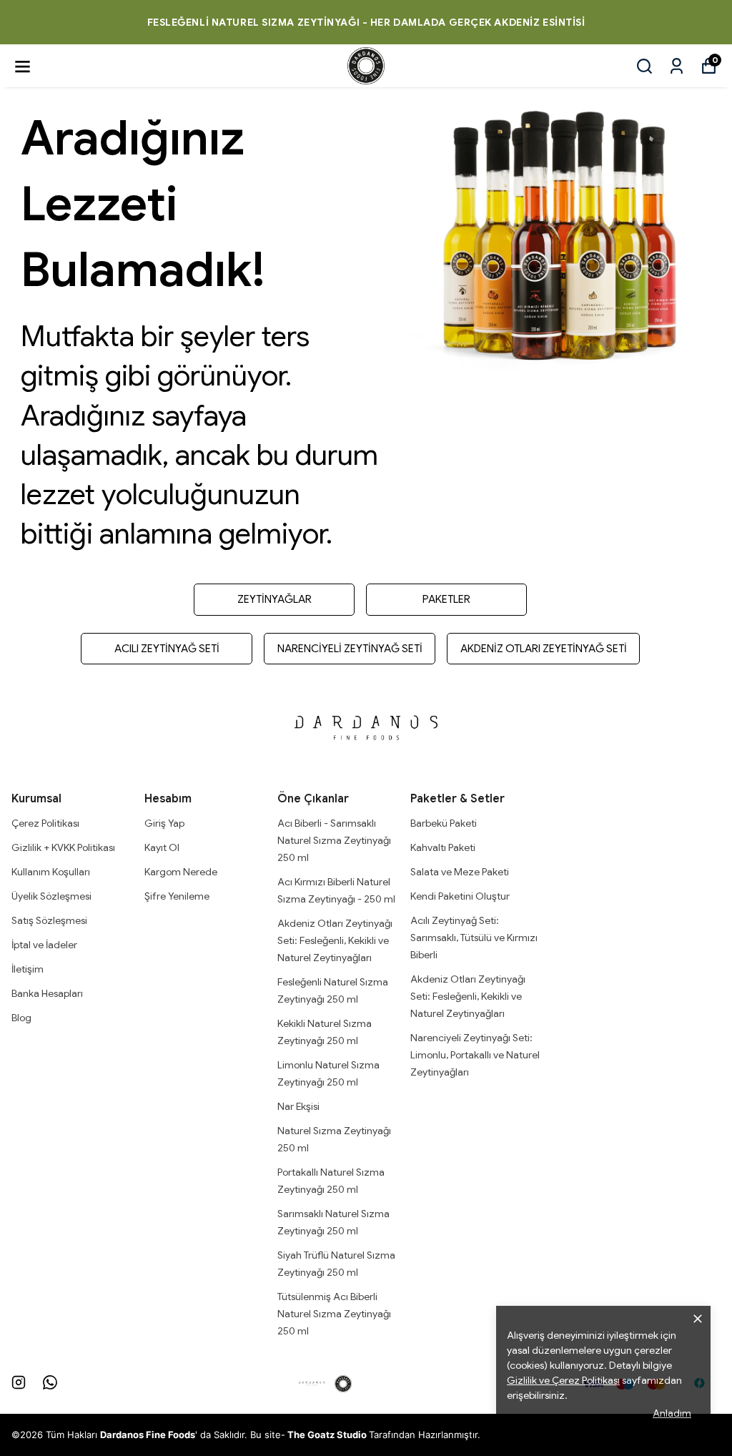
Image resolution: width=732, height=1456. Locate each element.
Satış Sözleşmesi (49, 920)
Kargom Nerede (180, 871)
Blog (21, 1017)
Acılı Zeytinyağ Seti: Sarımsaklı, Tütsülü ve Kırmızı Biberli (474, 937)
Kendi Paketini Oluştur (460, 896)
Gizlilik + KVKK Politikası (63, 847)
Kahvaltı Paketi (442, 847)
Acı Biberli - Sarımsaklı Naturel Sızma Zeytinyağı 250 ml (334, 840)
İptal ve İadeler (44, 944)
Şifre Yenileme (176, 896)
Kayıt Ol (161, 847)
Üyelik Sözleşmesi (51, 896)
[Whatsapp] (50, 1382)
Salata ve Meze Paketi (459, 871)
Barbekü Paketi (443, 823)
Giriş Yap (164, 823)
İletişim (27, 969)
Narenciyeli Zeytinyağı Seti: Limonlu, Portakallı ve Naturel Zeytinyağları (475, 1054)
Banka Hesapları (47, 993)
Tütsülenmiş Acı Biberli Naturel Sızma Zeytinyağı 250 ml (334, 1313)
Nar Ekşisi (298, 1106)
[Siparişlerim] (677, 66)
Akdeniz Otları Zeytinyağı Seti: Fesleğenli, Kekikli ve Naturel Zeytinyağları (334, 940)
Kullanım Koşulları (50, 871)
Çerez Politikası (45, 823)
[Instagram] (18, 1382)
